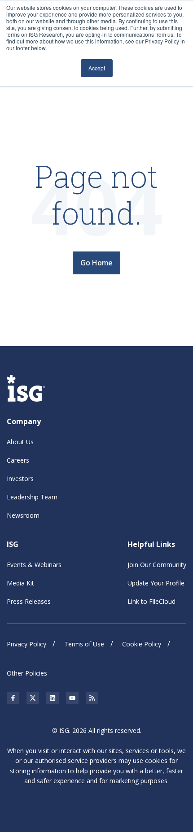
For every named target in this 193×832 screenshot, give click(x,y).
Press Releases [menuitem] (29, 601)
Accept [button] (96, 68)
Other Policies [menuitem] (27, 673)
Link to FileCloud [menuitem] (151, 601)
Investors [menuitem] (20, 478)
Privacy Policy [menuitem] (26, 644)
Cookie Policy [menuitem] (141, 644)
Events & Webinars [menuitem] (34, 564)
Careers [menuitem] (18, 460)
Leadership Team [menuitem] (32, 497)
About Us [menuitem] (20, 442)
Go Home (96, 263)
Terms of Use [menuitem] (84, 644)
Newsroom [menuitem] (23, 515)
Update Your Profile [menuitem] (155, 583)
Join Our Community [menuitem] (156, 564)
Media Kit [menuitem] (20, 583)
